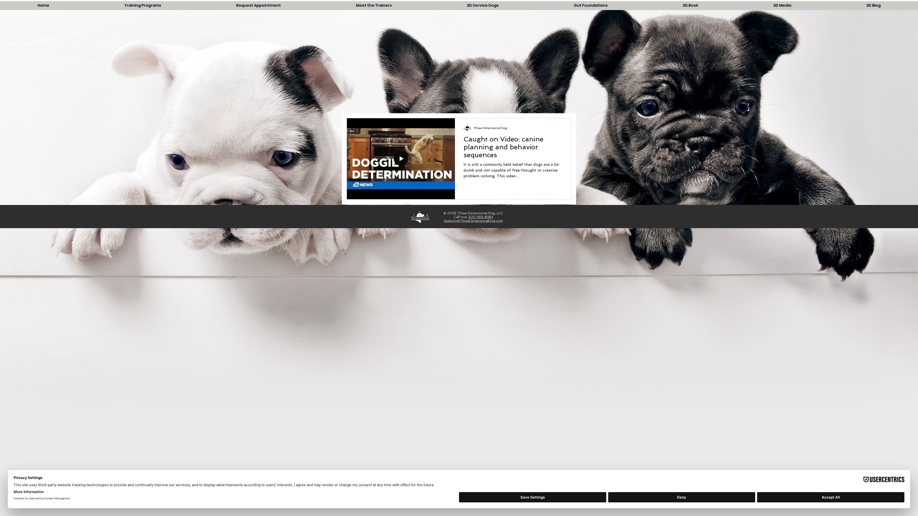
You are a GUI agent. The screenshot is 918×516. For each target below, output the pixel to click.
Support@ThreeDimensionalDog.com (473, 221)
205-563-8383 (480, 217)
